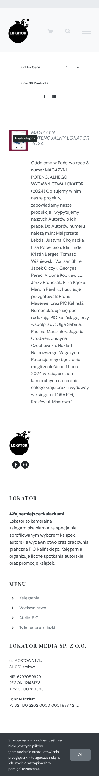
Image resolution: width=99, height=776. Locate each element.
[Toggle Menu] (86, 31)
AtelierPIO (29, 617)
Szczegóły (23, 142)
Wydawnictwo (32, 608)
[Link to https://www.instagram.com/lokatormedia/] (25, 465)
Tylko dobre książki (37, 627)
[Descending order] (78, 67)
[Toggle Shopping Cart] (50, 31)
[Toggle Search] (67, 31)
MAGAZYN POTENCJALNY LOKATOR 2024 (60, 138)
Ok (80, 754)
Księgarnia (29, 598)
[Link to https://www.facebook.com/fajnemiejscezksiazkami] (16, 465)
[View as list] (54, 96)
